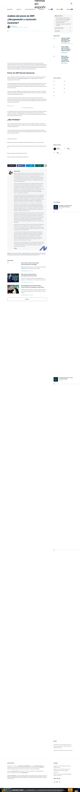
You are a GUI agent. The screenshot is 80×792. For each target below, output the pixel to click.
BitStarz (58, 148)
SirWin (68, 148)
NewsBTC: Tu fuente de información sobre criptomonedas (62, 767)
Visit (60, 149)
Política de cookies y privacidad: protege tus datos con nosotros (63, 775)
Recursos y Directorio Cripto (30, 9)
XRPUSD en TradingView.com (29, 107)
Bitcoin (20, 78)
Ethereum (25, 78)
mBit (57, 152)
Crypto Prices (19, 9)
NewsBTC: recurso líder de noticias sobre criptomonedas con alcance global (62, 770)
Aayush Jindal (14, 26)
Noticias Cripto (9, 9)
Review (58, 149)
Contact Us (56, 772)
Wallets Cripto (41, 9)
